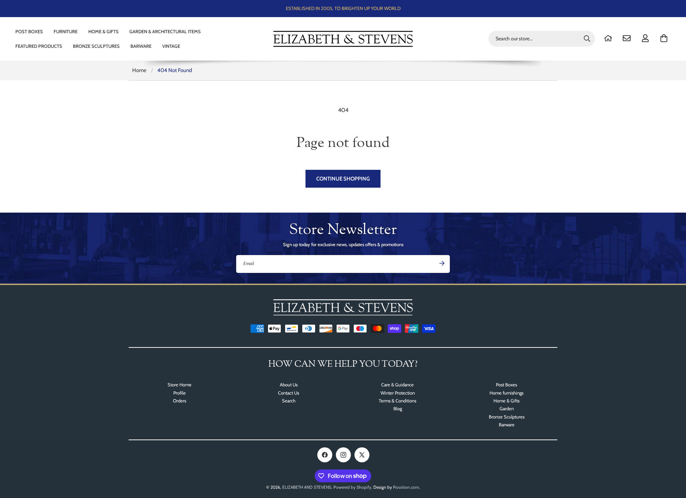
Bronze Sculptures (507, 417)
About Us (289, 384)
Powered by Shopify (352, 487)
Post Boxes (506, 384)
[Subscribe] (442, 263)
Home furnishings (506, 393)
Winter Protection (398, 393)
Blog (397, 408)
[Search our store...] (587, 38)
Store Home (180, 384)
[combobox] (541, 39)
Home (139, 70)
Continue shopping (343, 179)
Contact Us (288, 393)
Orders (179, 400)
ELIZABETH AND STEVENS (306, 487)
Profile (179, 393)
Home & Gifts (506, 400)
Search (288, 400)
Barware (506, 424)
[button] (664, 38)
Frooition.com (406, 487)
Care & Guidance (397, 384)
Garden (506, 408)
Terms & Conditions (397, 400)
